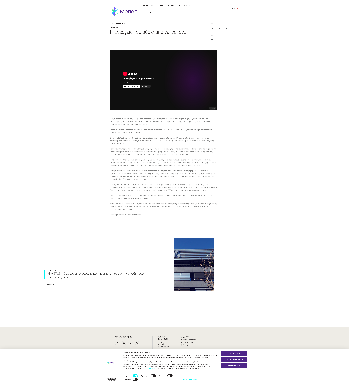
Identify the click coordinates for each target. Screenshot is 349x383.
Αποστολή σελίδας (189, 339)
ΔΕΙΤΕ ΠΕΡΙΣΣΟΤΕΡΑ (50, 285)
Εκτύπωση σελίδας (189, 342)
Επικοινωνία (148, 12)
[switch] (153, 375)
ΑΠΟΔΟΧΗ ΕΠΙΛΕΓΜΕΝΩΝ (234, 359)
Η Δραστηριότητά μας (165, 6)
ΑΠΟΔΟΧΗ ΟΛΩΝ (234, 353)
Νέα (111, 23)
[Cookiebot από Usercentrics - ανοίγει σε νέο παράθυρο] (111, 379)
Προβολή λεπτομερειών (189, 379)
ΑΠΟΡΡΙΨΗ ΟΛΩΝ (234, 365)
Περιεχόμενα (187, 345)
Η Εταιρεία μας (147, 6)
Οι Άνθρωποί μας (163, 346)
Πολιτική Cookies (151, 368)
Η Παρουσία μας (184, 6)
